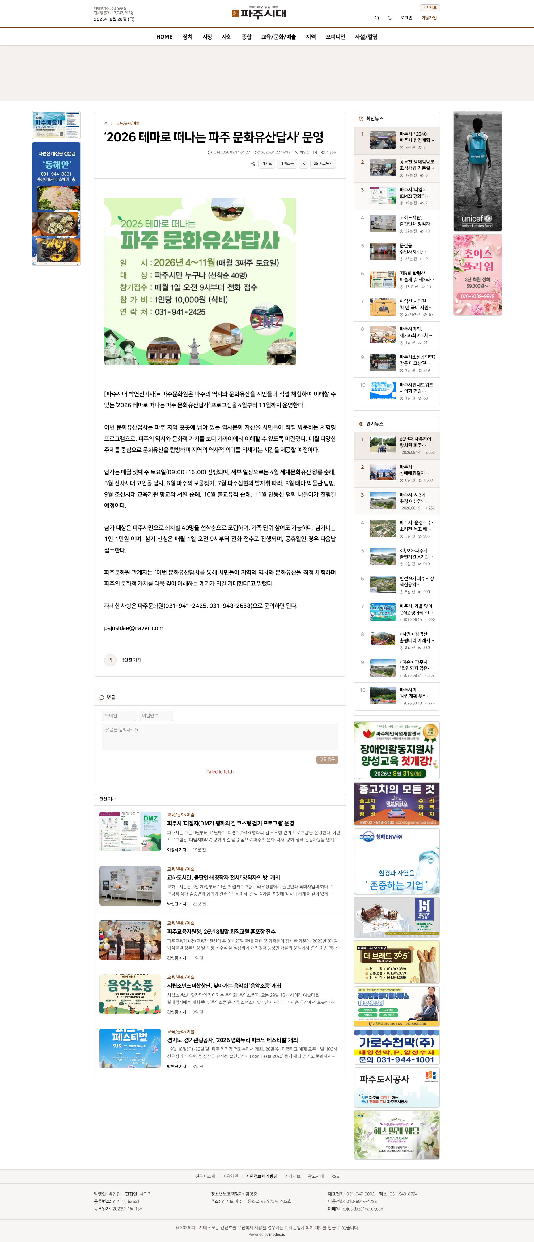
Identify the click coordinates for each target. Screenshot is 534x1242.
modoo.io (277, 1234)
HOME (164, 37)
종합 (247, 37)
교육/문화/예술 (278, 37)
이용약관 (230, 1176)
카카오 (267, 164)
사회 (227, 37)
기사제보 (430, 8)
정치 (188, 37)
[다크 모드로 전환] (390, 18)
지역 (311, 37)
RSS (335, 1176)
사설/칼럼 (366, 37)
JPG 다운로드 (280, 196)
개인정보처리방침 (262, 1176)
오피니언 (335, 37)
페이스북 (287, 164)
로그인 (406, 17)
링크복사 (326, 164)
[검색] (377, 17)
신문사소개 (205, 1176)
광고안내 (316, 1176)
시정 (207, 37)
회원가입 (429, 17)
